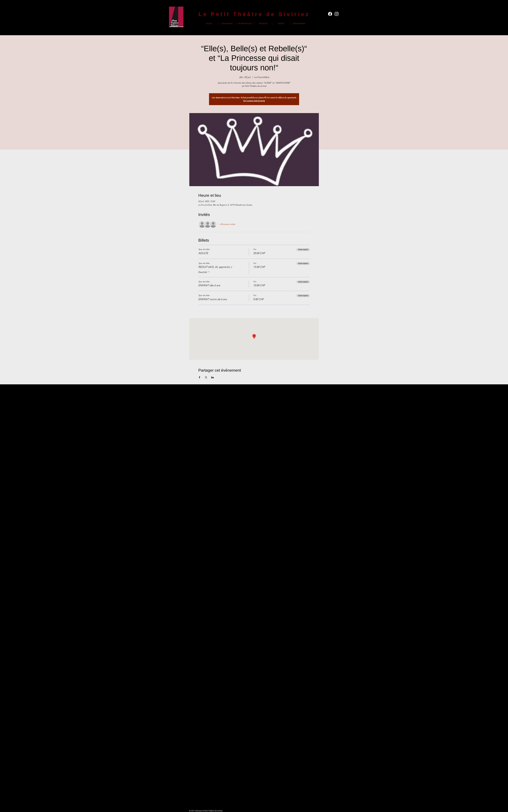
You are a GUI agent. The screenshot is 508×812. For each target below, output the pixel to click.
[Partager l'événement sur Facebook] (199, 377)
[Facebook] (330, 14)
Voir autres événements (254, 100)
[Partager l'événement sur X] (206, 377)
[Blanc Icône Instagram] (336, 14)
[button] (227, 23)
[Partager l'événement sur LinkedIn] (212, 377)
